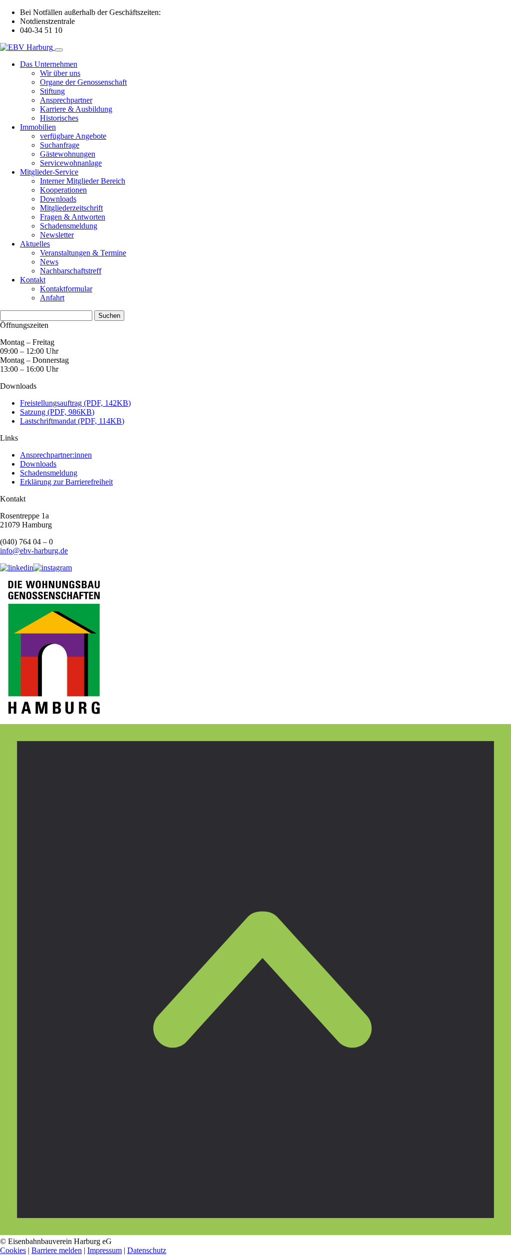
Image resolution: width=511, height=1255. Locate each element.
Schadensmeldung (68, 226)
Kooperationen (63, 190)
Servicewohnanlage (71, 163)
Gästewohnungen (67, 154)
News (49, 261)
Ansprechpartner (66, 100)
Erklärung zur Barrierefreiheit (66, 482)
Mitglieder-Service (49, 172)
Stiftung (52, 91)
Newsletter (57, 235)
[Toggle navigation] (59, 49)
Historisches (59, 118)
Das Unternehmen (48, 64)
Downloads (58, 199)
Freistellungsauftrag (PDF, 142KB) (75, 403)
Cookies (13, 1250)
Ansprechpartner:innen (56, 455)
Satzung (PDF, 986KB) (57, 412)
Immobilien (38, 127)
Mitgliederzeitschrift (71, 208)
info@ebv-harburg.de (34, 550)
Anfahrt (52, 297)
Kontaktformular (66, 288)
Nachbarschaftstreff (70, 270)
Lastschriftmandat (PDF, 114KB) (72, 421)
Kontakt (32, 279)
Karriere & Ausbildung (76, 109)
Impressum (104, 1250)
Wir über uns (60, 73)
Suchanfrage (59, 145)
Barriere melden (56, 1250)
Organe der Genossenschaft (83, 82)
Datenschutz (146, 1250)
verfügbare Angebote (73, 136)
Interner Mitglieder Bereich (82, 181)
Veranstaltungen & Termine (83, 253)
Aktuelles (35, 244)
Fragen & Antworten (72, 217)
